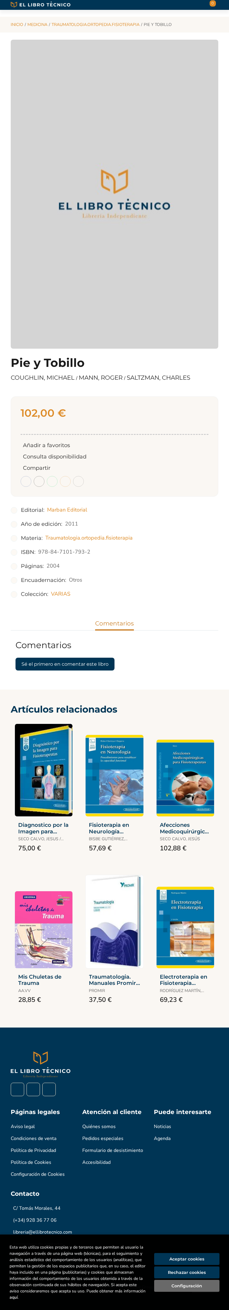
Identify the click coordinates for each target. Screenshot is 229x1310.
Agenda (162, 1138)
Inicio (17, 24)
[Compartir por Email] (65, 481)
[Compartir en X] (39, 481)
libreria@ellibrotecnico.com (42, 1232)
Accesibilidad (96, 1162)
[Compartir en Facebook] (26, 481)
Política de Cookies (31, 1162)
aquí (14, 1297)
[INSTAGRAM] (33, 1089)
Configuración (186, 1286)
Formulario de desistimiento (112, 1150)
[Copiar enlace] (78, 481)
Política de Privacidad (33, 1150)
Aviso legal (23, 1126)
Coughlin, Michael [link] (43, 377)
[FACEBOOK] (17, 1089)
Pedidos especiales (102, 1138)
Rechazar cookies (187, 1272)
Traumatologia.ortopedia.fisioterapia (96, 24)
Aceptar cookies (186, 1259)
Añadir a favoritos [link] (46, 445)
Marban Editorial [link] (67, 509)
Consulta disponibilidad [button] (54, 456)
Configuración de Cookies (38, 1174)
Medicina (37, 24)
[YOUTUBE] (49, 1089)
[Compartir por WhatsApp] (52, 481)
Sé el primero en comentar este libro (65, 664)
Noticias (162, 1126)
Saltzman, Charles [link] (158, 377)
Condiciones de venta (33, 1138)
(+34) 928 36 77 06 (35, 1220)
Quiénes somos (99, 1126)
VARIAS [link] (60, 593)
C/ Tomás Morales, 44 (37, 1208)
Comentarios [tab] (114, 623)
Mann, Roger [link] (101, 377)
